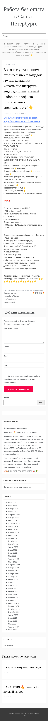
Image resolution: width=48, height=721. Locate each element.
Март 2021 (12, 594)
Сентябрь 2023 (14, 526)
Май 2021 (12, 588)
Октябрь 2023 (14, 523)
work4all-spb (21, 113)
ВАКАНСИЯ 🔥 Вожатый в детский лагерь (20, 432)
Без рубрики (9, 65)
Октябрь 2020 (14, 609)
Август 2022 (13, 547)
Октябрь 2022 (14, 541)
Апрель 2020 (13, 627)
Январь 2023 (13, 532)
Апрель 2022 (13, 559)
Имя (6, 347)
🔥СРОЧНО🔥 (38, 293)
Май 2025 (12, 503)
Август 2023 (13, 529)
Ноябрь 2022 (13, 538)
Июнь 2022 (12, 553)
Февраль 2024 (14, 514)
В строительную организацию (15, 428)
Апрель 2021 (13, 591)
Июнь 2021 (12, 585)
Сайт (6, 365)
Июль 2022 (12, 550)
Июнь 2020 (12, 621)
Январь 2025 (13, 509)
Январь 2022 (13, 568)
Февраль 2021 (14, 597)
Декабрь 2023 (13, 520)
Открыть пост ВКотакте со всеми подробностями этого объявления (21, 119)
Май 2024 (12, 511)
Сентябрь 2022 (14, 544)
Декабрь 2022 (13, 535)
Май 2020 (12, 624)
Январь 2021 (13, 600)
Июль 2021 (12, 582)
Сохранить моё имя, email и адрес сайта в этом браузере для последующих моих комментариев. (22, 379)
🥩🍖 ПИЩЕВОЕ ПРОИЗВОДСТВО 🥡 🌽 (20, 471)
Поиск (6, 398)
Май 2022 (12, 556)
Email (6, 356)
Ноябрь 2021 (13, 574)
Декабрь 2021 (13, 571)
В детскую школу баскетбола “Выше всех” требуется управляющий (11, 297)
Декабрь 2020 (13, 603)
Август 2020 (13, 615)
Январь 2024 (13, 517)
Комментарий (10, 329)
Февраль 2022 (14, 565)
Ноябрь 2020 (13, 606)
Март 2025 (12, 506)
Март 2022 (12, 562)
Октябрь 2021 (14, 576)
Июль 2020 (12, 618)
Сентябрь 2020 (14, 612)
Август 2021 (13, 579)
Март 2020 (12, 630)
